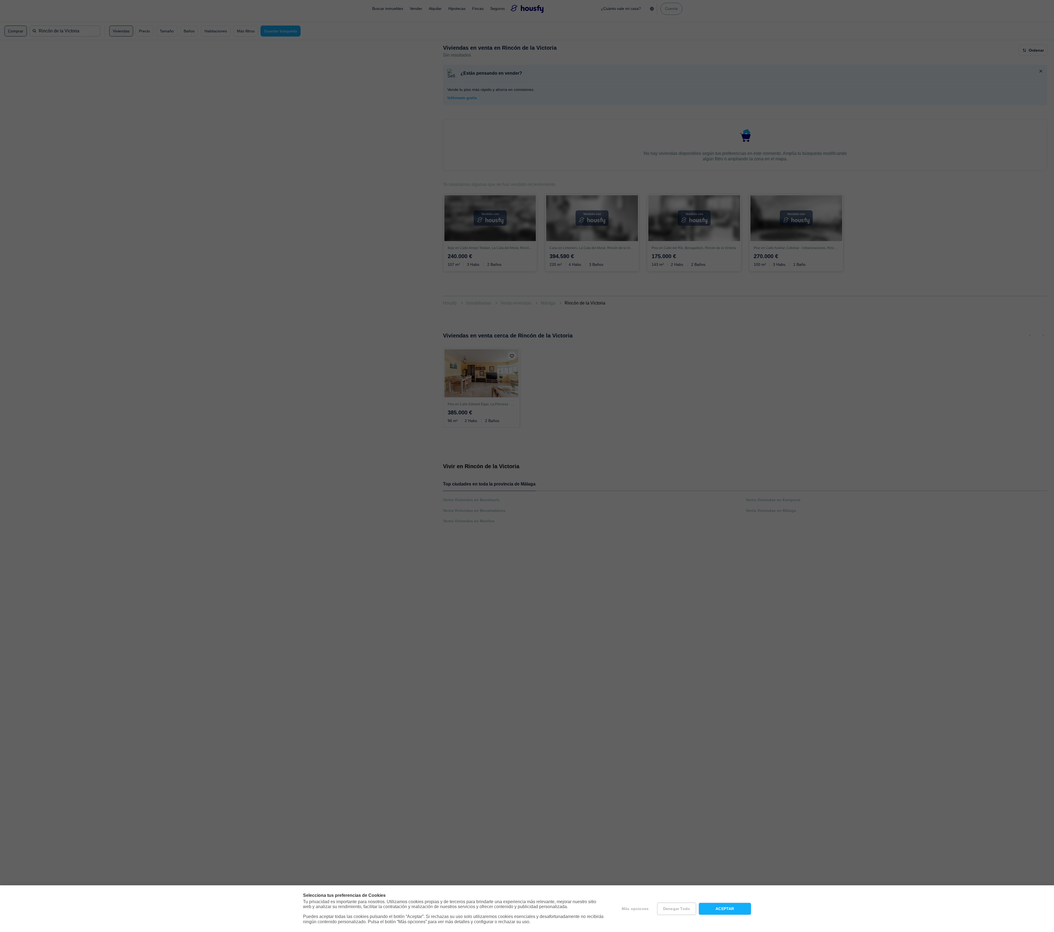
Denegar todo (676, 909)
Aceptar (725, 909)
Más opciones (635, 909)
